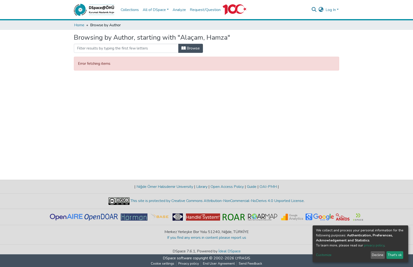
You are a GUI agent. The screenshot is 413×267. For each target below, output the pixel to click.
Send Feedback (250, 263)
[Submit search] (314, 10)
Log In (331, 9)
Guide (251, 186)
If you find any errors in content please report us (206, 237)
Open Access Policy (227, 186)
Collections (130, 9)
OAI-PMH (268, 186)
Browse (193, 48)
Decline (377, 255)
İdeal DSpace (229, 251)
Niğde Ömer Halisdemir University (165, 186)
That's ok (395, 255)
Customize (323, 255)
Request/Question (205, 9)
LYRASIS (242, 258)
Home (79, 25)
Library (201, 186)
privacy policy (374, 245)
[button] (321, 10)
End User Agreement (219, 263)
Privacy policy (188, 263)
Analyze (179, 9)
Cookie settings (162, 263)
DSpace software (177, 258)
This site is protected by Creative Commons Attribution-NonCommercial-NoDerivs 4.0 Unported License (217, 200)
